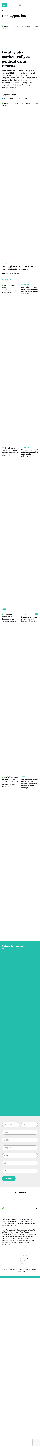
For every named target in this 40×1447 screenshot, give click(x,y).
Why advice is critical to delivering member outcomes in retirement (29, 453)
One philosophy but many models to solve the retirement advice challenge (29, 290)
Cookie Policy (30, 1269)
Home (3, 11)
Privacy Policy (7, 1269)
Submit (9, 1178)
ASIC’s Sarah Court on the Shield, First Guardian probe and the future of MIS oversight (29, 784)
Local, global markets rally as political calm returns (16, 59)
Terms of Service (18, 1269)
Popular (29, 98)
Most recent (8, 98)
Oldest (19, 98)
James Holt (5, 87)
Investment (6, 48)
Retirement (25, 285)
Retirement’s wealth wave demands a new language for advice (29, 619)
